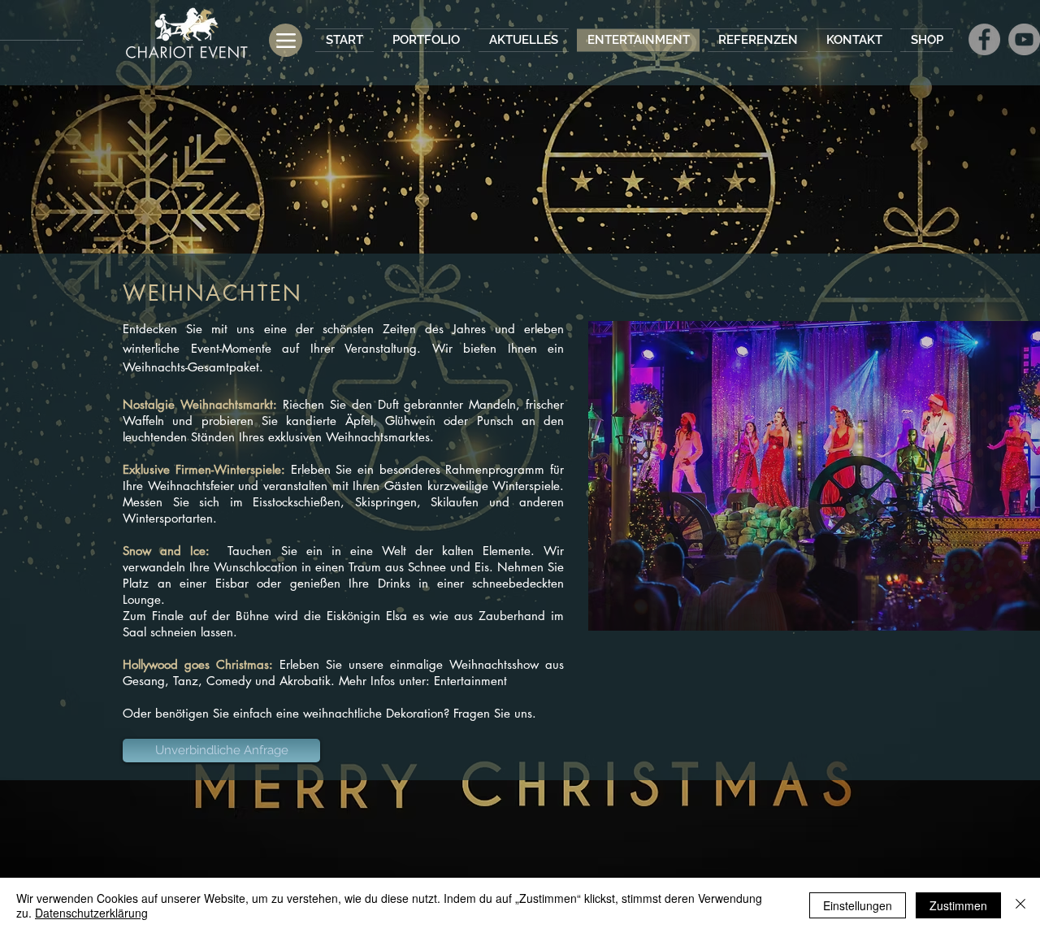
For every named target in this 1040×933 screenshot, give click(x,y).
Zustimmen (958, 905)
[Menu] (285, 40)
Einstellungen (857, 905)
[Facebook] (984, 39)
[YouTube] (1024, 39)
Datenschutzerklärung (91, 913)
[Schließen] (1020, 905)
